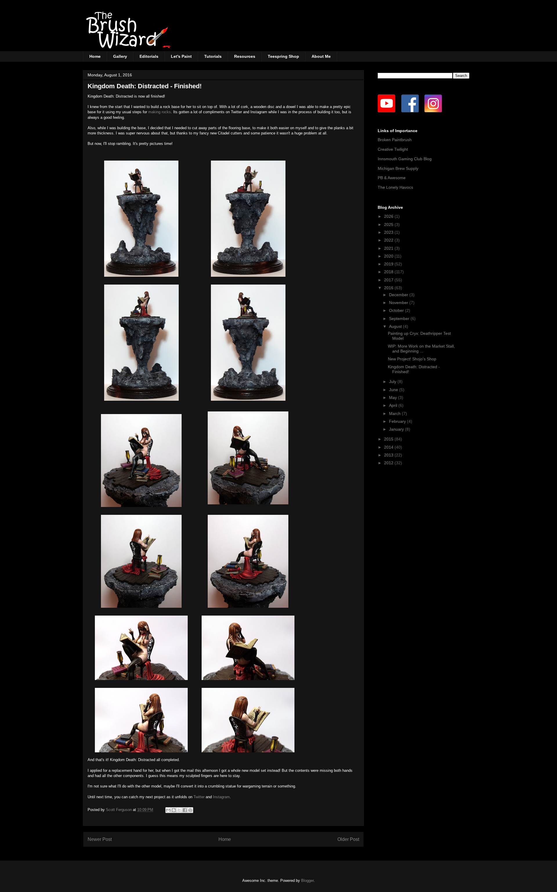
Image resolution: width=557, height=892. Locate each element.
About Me (321, 56)
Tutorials (213, 56)
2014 (389, 447)
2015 (389, 439)
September (399, 318)
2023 (389, 232)
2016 (389, 287)
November (399, 302)
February (398, 421)
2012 (389, 463)
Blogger (307, 880)
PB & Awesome (392, 177)
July (393, 381)
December (399, 294)
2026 (389, 216)
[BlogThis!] (174, 810)
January (397, 429)
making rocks (159, 112)
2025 (389, 224)
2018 (389, 271)
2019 (389, 264)
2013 (389, 455)
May (393, 397)
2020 (389, 256)
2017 (389, 280)
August (396, 326)
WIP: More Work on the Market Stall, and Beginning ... (421, 348)
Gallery (120, 56)
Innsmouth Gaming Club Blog (405, 159)
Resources (244, 56)
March (395, 413)
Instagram (221, 797)
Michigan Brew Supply (398, 168)
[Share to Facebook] (185, 810)
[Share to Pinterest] (190, 810)
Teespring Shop (283, 56)
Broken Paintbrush (395, 139)
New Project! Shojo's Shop (412, 359)
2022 (389, 240)
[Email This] (168, 810)
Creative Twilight (393, 149)
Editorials (149, 56)
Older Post (348, 839)
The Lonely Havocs (395, 187)
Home (95, 56)
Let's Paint (181, 56)
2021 (389, 248)
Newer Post (100, 839)
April (393, 405)
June (394, 389)
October (397, 310)
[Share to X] (179, 810)
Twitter (199, 797)
